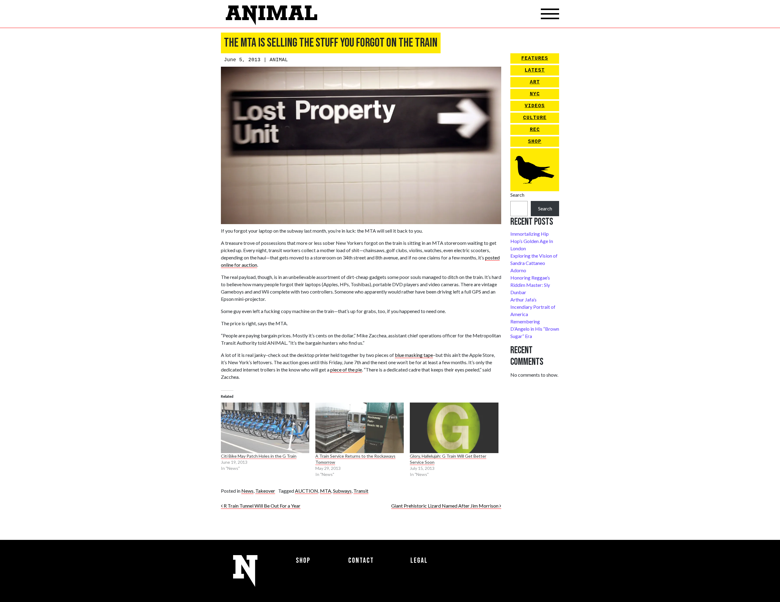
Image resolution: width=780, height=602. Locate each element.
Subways (342, 491)
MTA (325, 491)
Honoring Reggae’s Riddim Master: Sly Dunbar (530, 285)
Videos (535, 106)
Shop (534, 141)
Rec (535, 129)
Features (534, 58)
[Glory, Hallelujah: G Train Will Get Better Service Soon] (454, 428)
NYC (535, 94)
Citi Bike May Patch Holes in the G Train (258, 456)
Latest (535, 70)
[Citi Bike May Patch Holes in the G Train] (265, 428)
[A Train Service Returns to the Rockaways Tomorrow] (359, 428)
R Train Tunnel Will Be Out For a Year (261, 506)
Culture (535, 118)
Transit (360, 491)
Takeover (265, 491)
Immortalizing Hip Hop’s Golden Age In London (531, 241)
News (247, 491)
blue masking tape (414, 355)
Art (535, 82)
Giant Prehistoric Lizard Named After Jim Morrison (445, 506)
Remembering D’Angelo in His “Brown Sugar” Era (534, 329)
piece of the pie (346, 369)
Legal (419, 560)
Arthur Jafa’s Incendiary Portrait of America (532, 307)
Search (517, 195)
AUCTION (306, 491)
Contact (361, 560)
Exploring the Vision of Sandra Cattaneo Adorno (534, 263)
